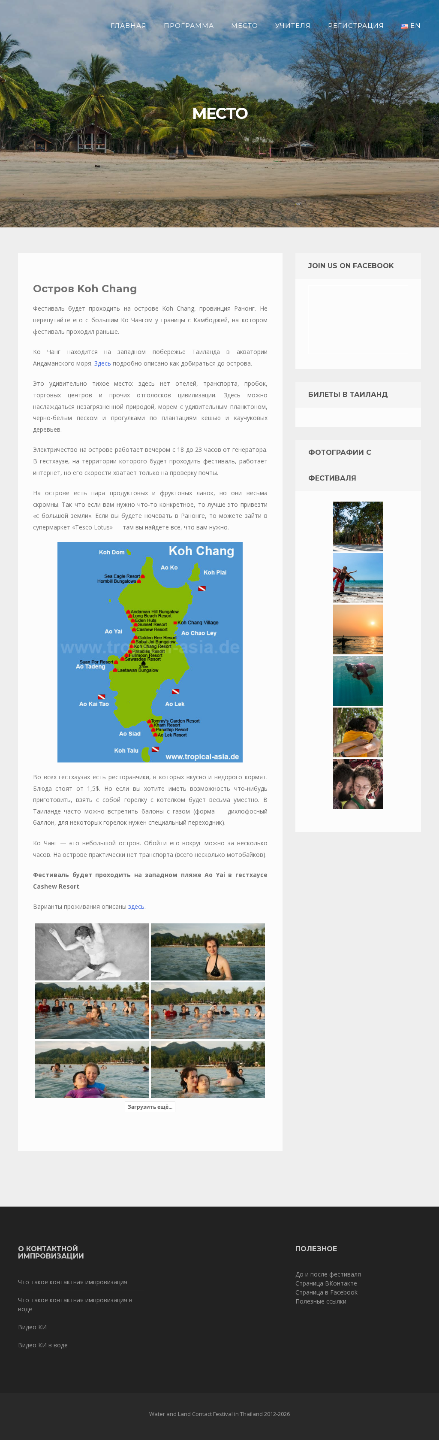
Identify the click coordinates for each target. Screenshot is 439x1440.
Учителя (293, 25)
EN (414, 25)
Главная (129, 25)
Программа (189, 25)
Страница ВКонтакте (326, 1283)
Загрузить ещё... (150, 1106)
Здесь (102, 363)
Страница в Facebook (326, 1292)
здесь (136, 906)
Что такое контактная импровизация (72, 1282)
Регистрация (356, 25)
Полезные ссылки (320, 1301)
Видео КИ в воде (43, 1345)
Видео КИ (32, 1327)
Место (244, 25)
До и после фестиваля (328, 1274)
